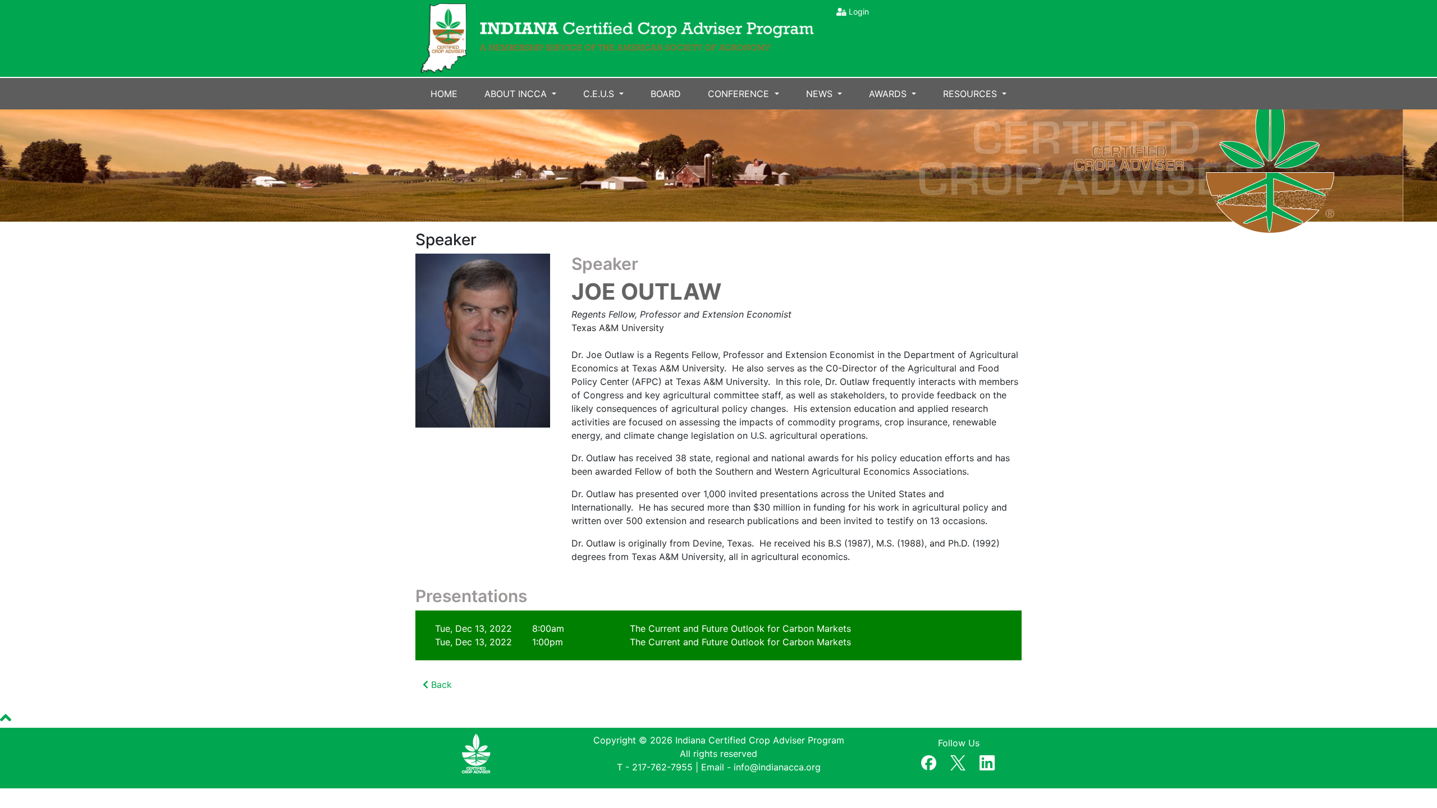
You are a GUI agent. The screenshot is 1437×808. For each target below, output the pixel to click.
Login (859, 11)
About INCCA (517, 93)
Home (444, 93)
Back (440, 684)
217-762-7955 (662, 767)
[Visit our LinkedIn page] (987, 760)
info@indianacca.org (777, 767)
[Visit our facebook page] (929, 760)
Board (666, 93)
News (820, 93)
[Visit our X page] (958, 760)
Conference (740, 93)
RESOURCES (971, 93)
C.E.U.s (600, 93)
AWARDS (889, 93)
